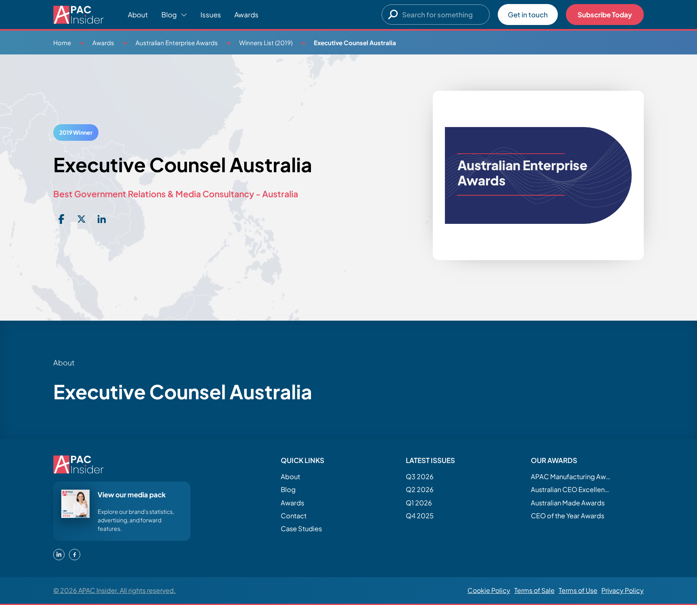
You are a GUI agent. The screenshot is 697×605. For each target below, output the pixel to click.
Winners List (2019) (265, 42)
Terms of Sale (534, 590)
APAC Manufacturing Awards (571, 476)
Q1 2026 (419, 503)
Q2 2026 (420, 489)
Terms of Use (578, 590)
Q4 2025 (420, 515)
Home (62, 42)
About (138, 14)
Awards (246, 14)
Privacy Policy (622, 590)
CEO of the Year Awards (567, 515)
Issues (210, 14)
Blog (288, 489)
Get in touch (528, 14)
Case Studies (301, 528)
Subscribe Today (605, 14)
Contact (294, 515)
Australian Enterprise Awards (177, 42)
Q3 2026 (420, 476)
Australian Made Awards (568, 503)
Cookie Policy (488, 590)
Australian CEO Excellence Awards (571, 489)
